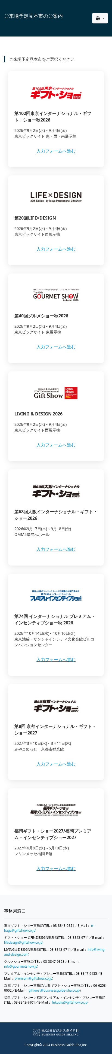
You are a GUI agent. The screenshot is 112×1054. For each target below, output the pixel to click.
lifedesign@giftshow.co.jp (23, 942)
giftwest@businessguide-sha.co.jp (54, 990)
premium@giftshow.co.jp (33, 978)
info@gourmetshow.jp (20, 966)
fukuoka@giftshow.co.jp (70, 1002)
